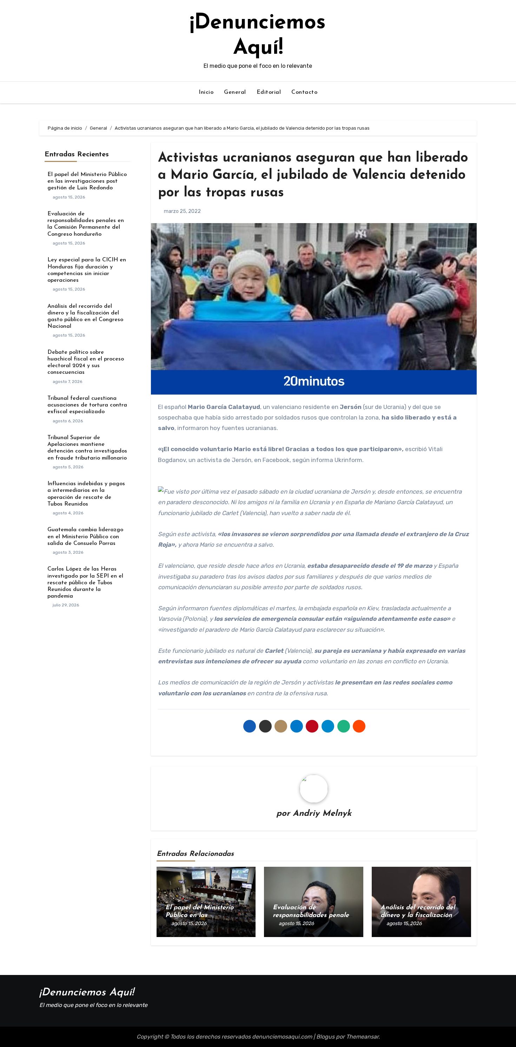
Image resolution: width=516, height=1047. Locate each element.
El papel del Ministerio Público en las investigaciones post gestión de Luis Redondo (87, 181)
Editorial (269, 92)
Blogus (325, 1036)
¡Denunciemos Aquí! (86, 992)
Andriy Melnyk (322, 813)
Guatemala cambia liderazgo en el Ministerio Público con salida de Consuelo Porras (85, 536)
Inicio (206, 92)
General (235, 92)
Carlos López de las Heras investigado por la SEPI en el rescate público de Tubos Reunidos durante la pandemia (85, 582)
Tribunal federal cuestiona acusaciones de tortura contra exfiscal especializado (87, 405)
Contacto (304, 92)
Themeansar (362, 1036)
